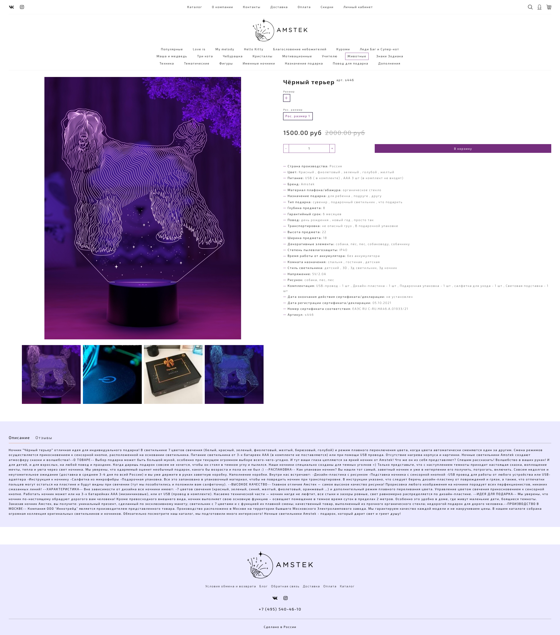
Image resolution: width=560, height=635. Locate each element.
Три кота (205, 56)
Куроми (343, 49)
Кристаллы (263, 56)
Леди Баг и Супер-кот (379, 49)
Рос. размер (293, 109)
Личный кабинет (358, 7)
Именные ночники (259, 63)
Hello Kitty (253, 49)
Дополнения (389, 63)
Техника (166, 63)
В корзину (463, 148)
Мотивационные (297, 56)
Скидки (327, 7)
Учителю (330, 56)
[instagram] (22, 7)
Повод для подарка (350, 63)
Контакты (252, 7)
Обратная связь (285, 586)
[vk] (11, 7)
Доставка (279, 7)
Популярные (172, 49)
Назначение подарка (304, 63)
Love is (199, 49)
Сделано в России (280, 627)
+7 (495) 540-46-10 (280, 609)
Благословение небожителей (300, 49)
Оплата (304, 7)
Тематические (197, 63)
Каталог (194, 7)
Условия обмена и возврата (230, 586)
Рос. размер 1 (297, 116)
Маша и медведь (172, 56)
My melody (224, 49)
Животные (356, 56)
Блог (263, 586)
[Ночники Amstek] (280, 30)
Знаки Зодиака (389, 56)
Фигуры (226, 63)
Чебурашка (233, 56)
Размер (289, 91)
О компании (222, 7)
